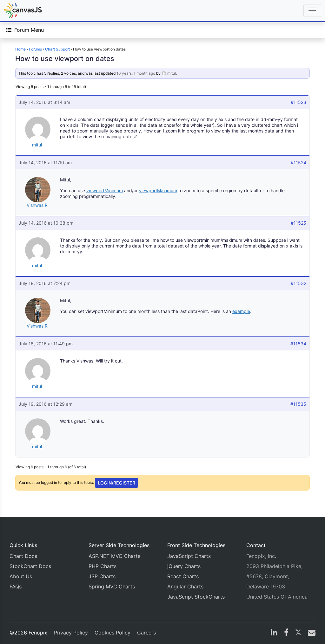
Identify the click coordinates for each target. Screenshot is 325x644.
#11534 (298, 343)
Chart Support (57, 49)
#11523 (298, 102)
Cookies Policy (112, 632)
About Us (21, 576)
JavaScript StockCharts (196, 596)
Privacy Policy (71, 632)
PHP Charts (102, 566)
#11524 (298, 162)
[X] (298, 633)
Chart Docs (23, 556)
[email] (310, 633)
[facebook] (286, 633)
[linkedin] (274, 633)
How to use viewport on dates (64, 58)
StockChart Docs (30, 566)
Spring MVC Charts (112, 586)
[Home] (23, 10)
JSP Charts (102, 576)
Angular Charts (185, 586)
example (241, 311)
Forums (35, 49)
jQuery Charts (184, 566)
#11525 (298, 223)
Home (20, 49)
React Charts (183, 576)
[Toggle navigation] (312, 10)
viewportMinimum (104, 190)
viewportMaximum (158, 190)
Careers (146, 632)
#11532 (298, 283)
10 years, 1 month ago (135, 73)
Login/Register (116, 482)
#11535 (298, 404)
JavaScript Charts (189, 556)
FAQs (16, 586)
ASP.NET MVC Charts (114, 556)
